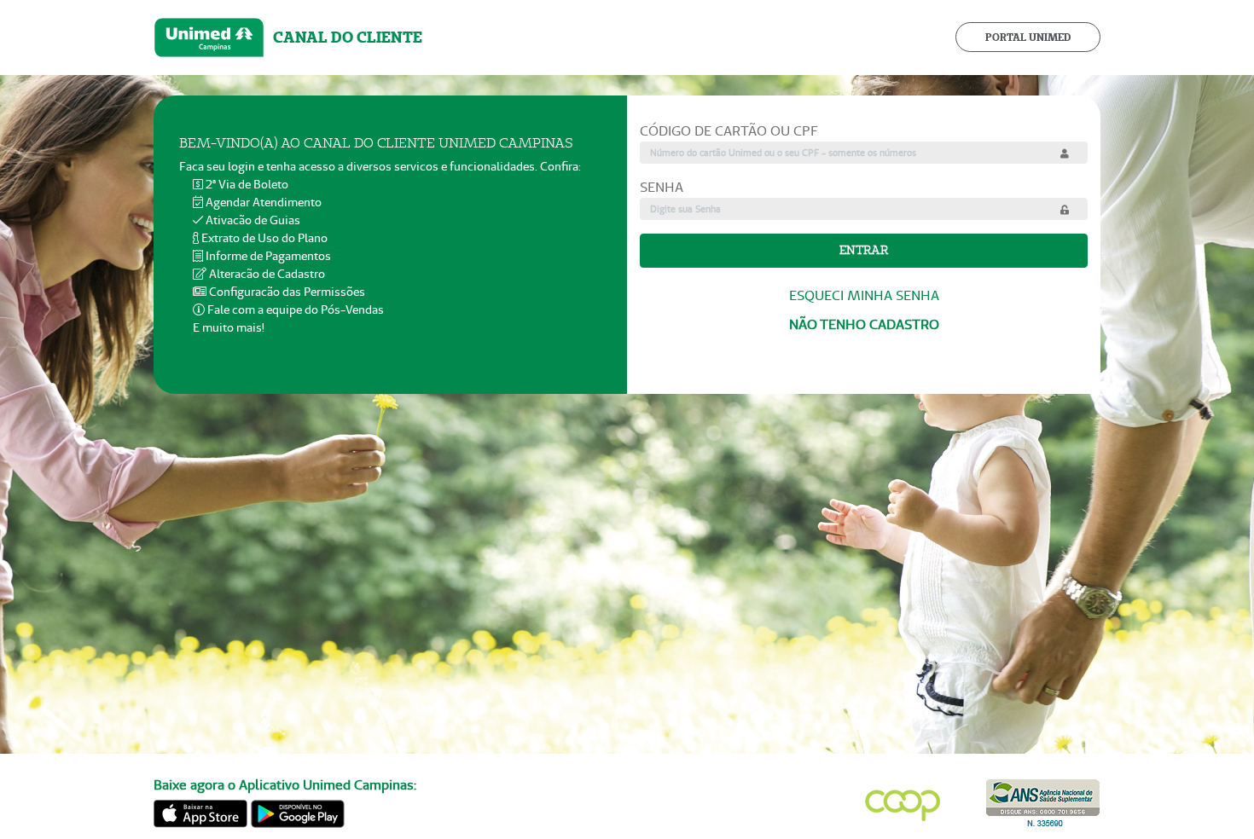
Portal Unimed (1028, 37)
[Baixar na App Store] (200, 811)
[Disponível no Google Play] (298, 811)
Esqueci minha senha (864, 295)
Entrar (863, 249)
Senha (661, 187)
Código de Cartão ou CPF (729, 131)
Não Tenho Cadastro (864, 324)
